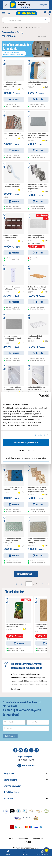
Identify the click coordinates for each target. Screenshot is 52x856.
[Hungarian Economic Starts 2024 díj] (6, 811)
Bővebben (15, 689)
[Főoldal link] (26, 13)
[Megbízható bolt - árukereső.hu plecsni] (46, 811)
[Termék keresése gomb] (46, 20)
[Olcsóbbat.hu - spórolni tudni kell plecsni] (27, 818)
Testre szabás (24, 450)
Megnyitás (43, 5)
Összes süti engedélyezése (26, 442)
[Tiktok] (26, 750)
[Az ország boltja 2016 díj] (32, 811)
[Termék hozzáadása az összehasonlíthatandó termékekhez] (4, 64)
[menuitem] (3, 13)
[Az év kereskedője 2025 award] (36, 818)
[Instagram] (36, 750)
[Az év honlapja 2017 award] (39, 811)
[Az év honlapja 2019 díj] (24, 811)
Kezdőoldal (5, 27)
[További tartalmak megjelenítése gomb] (47, 49)
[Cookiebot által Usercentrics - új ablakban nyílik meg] (38, 395)
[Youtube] (21, 750)
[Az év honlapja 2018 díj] (18, 811)
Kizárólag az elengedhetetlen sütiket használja (26, 458)
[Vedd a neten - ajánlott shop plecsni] (17, 818)
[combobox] (26, 20)
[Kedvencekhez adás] (4, 61)
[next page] (42, 583)
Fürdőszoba (18, 27)
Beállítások (40, 435)
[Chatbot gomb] (46, 850)
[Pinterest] (31, 750)
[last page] (47, 583)
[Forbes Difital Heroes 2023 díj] (12, 811)
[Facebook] (15, 750)
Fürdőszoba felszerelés (34, 27)
